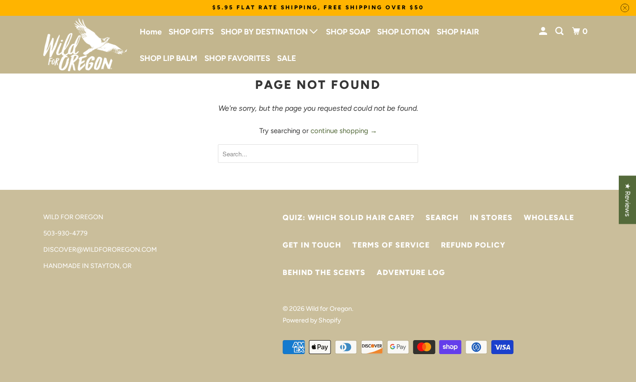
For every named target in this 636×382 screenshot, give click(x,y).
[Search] (560, 31)
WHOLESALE (549, 217)
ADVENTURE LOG (411, 272)
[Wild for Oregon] (85, 45)
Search (442, 217)
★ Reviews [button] (627, 199)
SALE (286, 58)
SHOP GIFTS (191, 31)
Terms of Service (391, 245)
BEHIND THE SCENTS (324, 272)
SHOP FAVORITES (237, 58)
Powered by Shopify (312, 320)
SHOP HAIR (458, 31)
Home (151, 31)
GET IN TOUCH (312, 245)
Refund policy (473, 245)
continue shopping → (344, 131)
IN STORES (491, 217)
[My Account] (543, 31)
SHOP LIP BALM (168, 58)
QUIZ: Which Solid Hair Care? (348, 217)
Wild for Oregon (329, 309)
